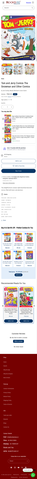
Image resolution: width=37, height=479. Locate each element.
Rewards (28, 2)
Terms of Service (7, 404)
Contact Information (8, 388)
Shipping (9, 96)
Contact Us (6, 427)
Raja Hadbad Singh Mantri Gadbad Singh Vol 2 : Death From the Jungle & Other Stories (10, 311)
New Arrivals (6, 377)
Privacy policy (24, 474)
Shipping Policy (7, 400)
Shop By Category (8, 373)
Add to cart (18, 275)
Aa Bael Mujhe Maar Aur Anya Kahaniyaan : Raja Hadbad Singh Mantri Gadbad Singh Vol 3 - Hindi (26, 311)
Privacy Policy (7, 392)
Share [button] (4, 220)
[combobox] (18, 8)
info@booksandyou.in (12, 437)
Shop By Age (6, 369)
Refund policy (16, 474)
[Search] (32, 8)
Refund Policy (7, 396)
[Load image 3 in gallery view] (30, 69)
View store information (9, 183)
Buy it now (19, 171)
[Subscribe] (27, 461)
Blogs (4, 423)
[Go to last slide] (3, 306)
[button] (3, 3)
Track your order (7, 415)
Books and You (8, 474)
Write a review (18, 341)
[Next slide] (34, 306)
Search (5, 366)
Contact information (23, 477)
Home (5, 362)
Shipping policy (14, 477)
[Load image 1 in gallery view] (7, 69)
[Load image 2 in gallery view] (18, 69)
